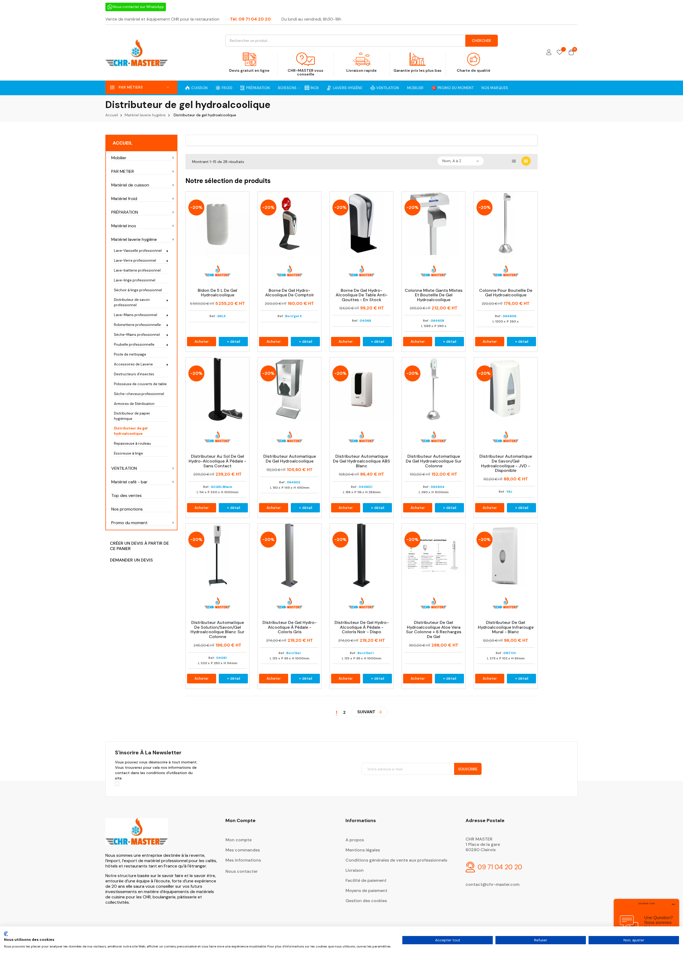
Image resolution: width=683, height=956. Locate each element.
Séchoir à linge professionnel (138, 290)
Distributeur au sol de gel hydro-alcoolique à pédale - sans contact (217, 461)
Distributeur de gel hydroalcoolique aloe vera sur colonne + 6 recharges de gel (433, 629)
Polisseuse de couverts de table (140, 384)
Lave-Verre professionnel (135, 260)
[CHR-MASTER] (136, 835)
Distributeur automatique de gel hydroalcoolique (289, 458)
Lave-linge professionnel (134, 280)
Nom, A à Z (451, 160)
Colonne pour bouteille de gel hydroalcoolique (505, 292)
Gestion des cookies (366, 900)
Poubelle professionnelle (134, 344)
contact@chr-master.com (492, 884)
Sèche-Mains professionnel (137, 334)
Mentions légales (363, 850)
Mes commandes (242, 850)
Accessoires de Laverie (133, 364)
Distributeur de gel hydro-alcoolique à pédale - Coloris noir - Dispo (362, 627)
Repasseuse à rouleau (132, 443)
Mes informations (243, 860)
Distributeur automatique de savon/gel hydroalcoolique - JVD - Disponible (505, 463)
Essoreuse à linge (128, 453)
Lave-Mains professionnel (135, 315)
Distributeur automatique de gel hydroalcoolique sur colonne (434, 461)
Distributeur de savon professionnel (132, 302)
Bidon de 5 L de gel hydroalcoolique (217, 292)
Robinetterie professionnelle (137, 324)
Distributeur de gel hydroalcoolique (131, 431)
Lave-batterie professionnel (137, 270)
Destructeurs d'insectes (134, 374)
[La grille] (526, 161)
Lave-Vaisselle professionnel (138, 250)
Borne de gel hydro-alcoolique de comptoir (289, 292)
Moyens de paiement (366, 890)
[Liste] (514, 161)
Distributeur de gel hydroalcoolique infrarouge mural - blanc (506, 627)
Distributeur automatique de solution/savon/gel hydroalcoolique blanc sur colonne (217, 629)
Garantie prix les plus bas (418, 70)
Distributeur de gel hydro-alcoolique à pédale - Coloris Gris (290, 627)
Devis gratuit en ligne (249, 70)
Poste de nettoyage (130, 354)
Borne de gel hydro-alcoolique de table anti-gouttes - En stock (362, 295)
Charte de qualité (473, 70)
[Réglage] (548, 52)
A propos (355, 840)
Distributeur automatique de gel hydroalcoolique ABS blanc (361, 461)
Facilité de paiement (366, 880)
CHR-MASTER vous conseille (305, 72)
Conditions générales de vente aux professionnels (396, 860)
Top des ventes (126, 495)
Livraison (355, 870)
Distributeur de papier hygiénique (132, 416)
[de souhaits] (559, 52)
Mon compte (238, 840)
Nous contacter (241, 871)
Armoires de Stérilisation (134, 403)
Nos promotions (127, 509)
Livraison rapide (361, 70)
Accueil (123, 143)
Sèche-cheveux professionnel (139, 394)
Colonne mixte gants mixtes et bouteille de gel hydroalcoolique (433, 295)
